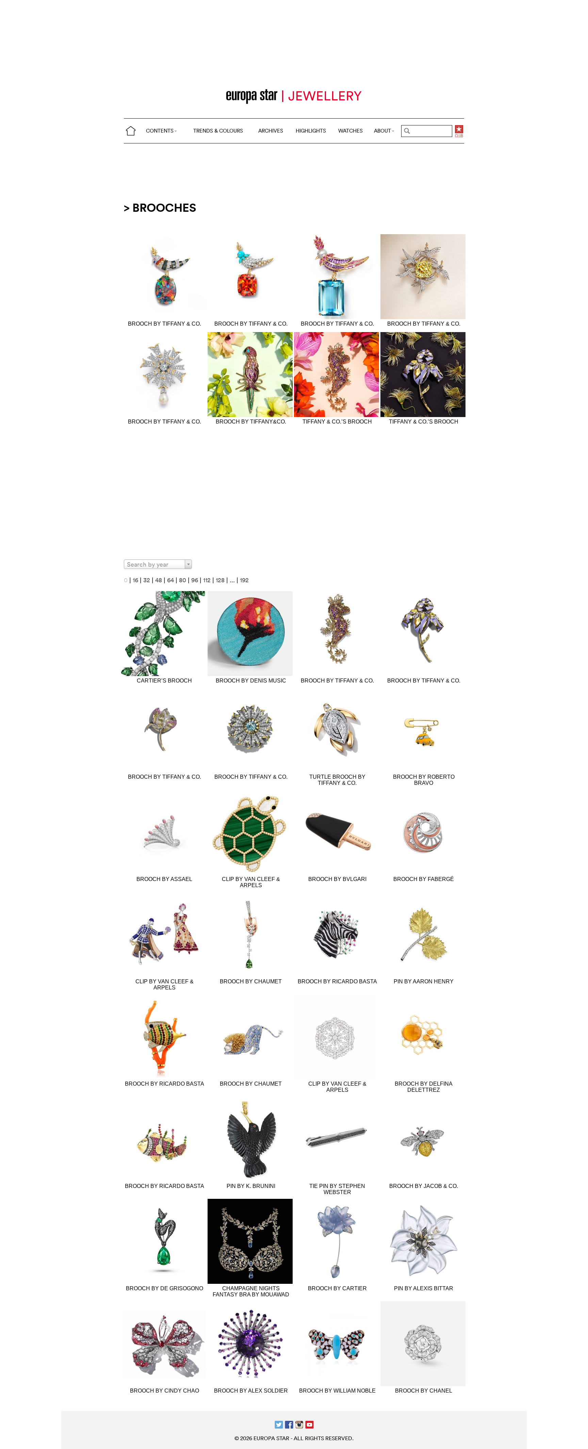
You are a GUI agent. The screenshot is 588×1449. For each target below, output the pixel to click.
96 (194, 580)
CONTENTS (160, 130)
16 (135, 580)
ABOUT (382, 130)
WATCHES (350, 130)
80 (182, 580)
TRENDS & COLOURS (218, 130)
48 (158, 580)
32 (146, 580)
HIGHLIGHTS (311, 130)
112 (207, 580)
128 (220, 580)
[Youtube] (309, 1424)
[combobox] (158, 564)
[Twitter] (279, 1424)
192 (244, 580)
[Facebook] (289, 1424)
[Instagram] (299, 1424)
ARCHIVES (270, 130)
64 (170, 580)
